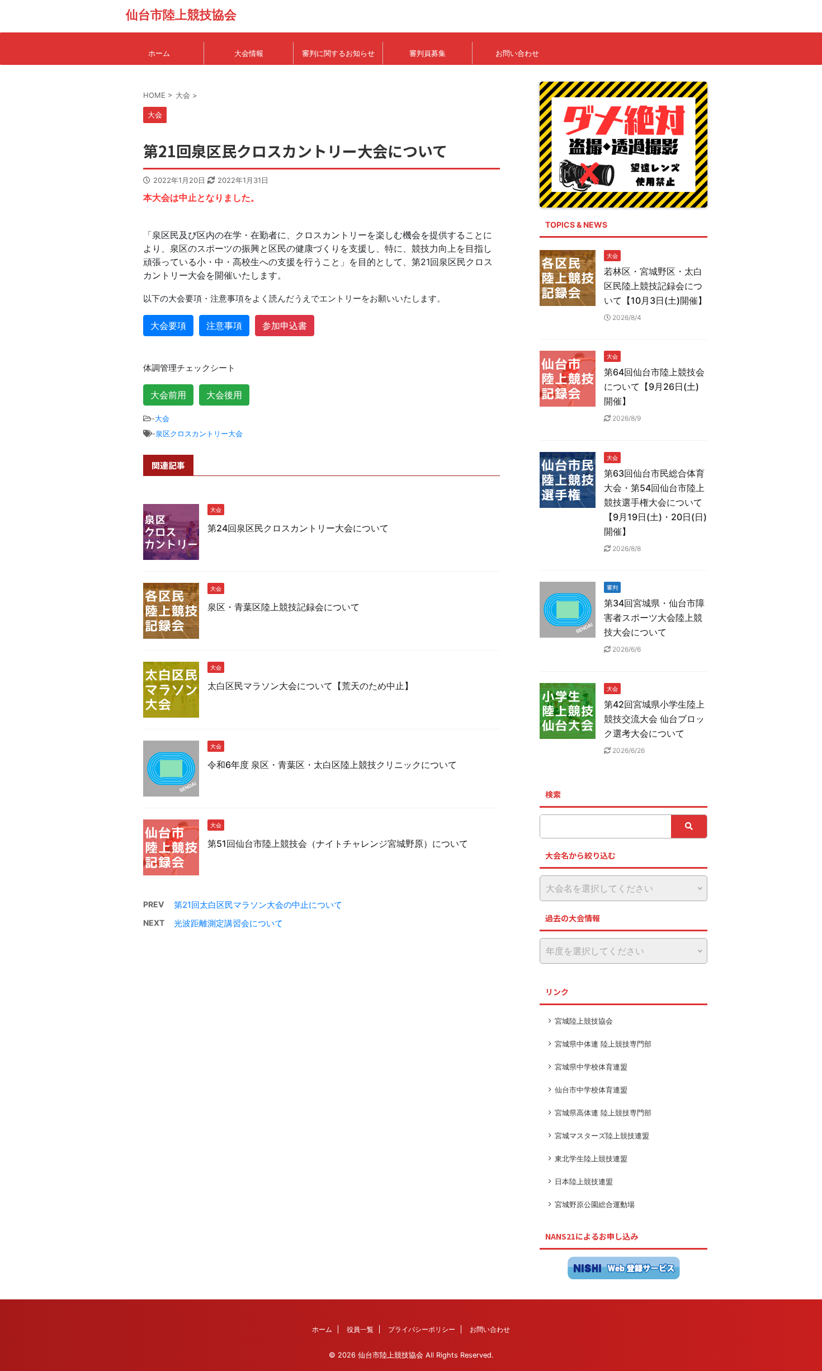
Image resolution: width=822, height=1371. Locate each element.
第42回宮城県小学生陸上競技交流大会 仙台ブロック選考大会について (654, 719)
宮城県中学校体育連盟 (591, 1066)
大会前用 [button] (168, 395)
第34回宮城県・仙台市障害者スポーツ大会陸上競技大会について (654, 617)
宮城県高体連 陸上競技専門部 (603, 1112)
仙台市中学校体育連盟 (591, 1089)
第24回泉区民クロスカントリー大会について (298, 528)
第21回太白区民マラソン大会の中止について (258, 904)
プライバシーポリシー (421, 1329)
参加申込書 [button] (284, 325)
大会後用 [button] (224, 395)
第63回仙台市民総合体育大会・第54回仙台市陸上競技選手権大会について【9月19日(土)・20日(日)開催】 (655, 502)
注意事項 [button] (224, 325)
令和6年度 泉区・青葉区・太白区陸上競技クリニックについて (332, 764)
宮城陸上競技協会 (584, 1020)
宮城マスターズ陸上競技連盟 (602, 1135)
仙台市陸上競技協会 (181, 14)
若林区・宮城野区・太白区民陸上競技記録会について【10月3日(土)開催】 (655, 286)
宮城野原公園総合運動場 (595, 1204)
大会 (162, 418)
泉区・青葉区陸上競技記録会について (283, 607)
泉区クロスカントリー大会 (199, 433)
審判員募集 (427, 53)
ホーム (159, 53)
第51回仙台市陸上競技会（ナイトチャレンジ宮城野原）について (337, 843)
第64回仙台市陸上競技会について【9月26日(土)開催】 (654, 386)
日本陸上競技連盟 (584, 1181)
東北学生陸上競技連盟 (591, 1158)
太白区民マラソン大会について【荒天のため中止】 (310, 685)
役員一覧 (360, 1329)
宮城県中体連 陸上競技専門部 (603, 1043)
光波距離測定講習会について (228, 923)
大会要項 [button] (168, 325)
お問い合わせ (517, 53)
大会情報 (248, 53)
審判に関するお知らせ (338, 53)
